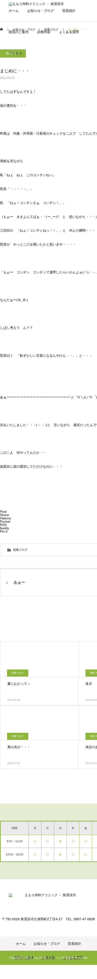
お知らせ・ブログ (40, 11)
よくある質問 (69, 32)
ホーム (14, 11)
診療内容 (43, 32)
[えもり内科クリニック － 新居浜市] (48, 901)
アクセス (15, 53)
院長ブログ (20, 549)
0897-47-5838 (25, 70)
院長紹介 (69, 11)
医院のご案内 (18, 32)
